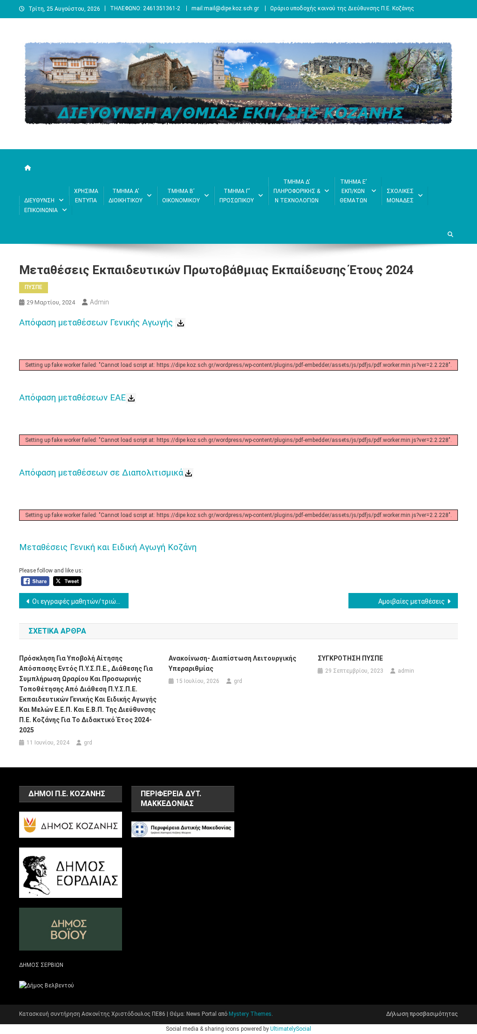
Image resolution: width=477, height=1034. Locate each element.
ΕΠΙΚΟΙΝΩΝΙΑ (41, 210)
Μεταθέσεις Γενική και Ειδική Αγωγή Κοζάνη (108, 547)
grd (88, 742)
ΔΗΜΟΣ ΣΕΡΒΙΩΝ (41, 965)
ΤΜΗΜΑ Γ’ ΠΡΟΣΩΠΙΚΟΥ (236, 196)
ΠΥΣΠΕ (33, 287)
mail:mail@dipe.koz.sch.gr (225, 8)
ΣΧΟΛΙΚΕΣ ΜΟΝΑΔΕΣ (400, 196)
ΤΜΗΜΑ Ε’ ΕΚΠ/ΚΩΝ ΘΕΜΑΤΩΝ (353, 191)
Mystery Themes (250, 1014)
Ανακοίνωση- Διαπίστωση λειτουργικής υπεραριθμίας (232, 663)
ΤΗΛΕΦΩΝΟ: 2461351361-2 (145, 8)
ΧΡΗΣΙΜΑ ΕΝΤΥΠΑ (86, 196)
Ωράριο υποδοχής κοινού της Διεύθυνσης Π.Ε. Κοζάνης (342, 8)
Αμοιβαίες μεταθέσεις (411, 601)
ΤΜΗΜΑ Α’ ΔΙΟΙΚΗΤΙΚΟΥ (126, 196)
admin (99, 302)
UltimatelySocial (290, 1029)
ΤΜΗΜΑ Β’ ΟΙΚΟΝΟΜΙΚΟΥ (181, 196)
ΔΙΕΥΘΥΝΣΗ (39, 200)
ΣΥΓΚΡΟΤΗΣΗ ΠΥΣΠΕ (350, 658)
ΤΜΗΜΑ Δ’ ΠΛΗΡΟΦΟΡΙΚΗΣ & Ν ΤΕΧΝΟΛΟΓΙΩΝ (296, 191)
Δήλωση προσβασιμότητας (422, 1014)
